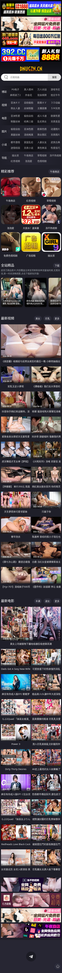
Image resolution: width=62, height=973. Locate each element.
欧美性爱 (55, 115)
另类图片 (55, 134)
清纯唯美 (28, 134)
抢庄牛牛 (55, 95)
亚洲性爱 (15, 115)
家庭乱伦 (28, 142)
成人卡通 (42, 115)
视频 (4, 105)
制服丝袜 (15, 121)
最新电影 (7, 601)
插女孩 (15, 155)
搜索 (54, 77)
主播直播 (42, 108)
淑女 (47, 601)
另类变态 (55, 121)
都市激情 (15, 142)
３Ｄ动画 (55, 102)
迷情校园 (15, 147)
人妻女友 (42, 142)
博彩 (4, 92)
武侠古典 (55, 142)
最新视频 (7, 318)
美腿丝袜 (15, 134)
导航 (4, 158)
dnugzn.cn (31, 69)
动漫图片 (55, 129)
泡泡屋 (28, 161)
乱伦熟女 (42, 121)
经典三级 (28, 121)
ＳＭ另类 (55, 108)
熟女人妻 (15, 108)
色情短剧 (42, 161)
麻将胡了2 (15, 95)
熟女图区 (42, 134)
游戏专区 (55, 89)
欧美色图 (42, 129)
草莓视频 (42, 155)
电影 (4, 118)
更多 (57, 318)
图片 (4, 131)
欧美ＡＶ (42, 102)
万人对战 (42, 89)
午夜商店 (28, 155)
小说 (4, 144)
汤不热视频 (55, 155)
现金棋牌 (42, 95)
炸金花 (28, 95)
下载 (57, 265)
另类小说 (28, 147)
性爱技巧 (55, 147)
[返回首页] (57, 966)
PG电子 (15, 89)
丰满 (38, 601)
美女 (38, 318)
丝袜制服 (28, 108)
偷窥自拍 (15, 129)
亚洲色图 (28, 129)
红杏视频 (15, 161)
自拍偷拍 (28, 102)
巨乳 (47, 318)
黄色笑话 (42, 147)
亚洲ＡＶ (15, 102)
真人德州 (28, 89)
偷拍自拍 (28, 115)
